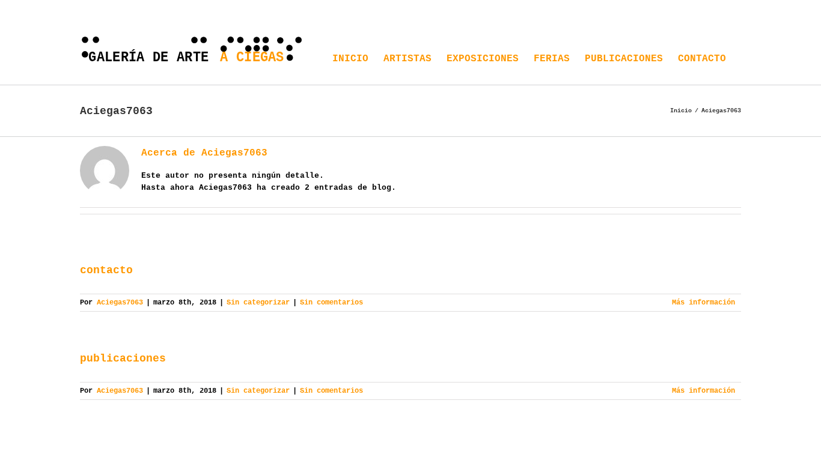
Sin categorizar (258, 302)
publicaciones (123, 359)
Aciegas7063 (120, 302)
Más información (703, 302)
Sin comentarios (331, 302)
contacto (106, 270)
